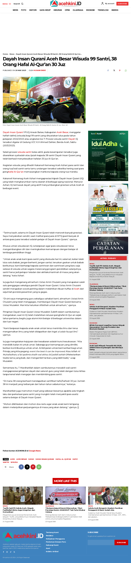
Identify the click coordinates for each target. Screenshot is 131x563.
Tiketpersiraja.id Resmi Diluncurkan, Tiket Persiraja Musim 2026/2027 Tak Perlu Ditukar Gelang (108, 288)
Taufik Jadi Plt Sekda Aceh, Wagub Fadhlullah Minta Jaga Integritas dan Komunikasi (106, 268)
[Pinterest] (119, 70)
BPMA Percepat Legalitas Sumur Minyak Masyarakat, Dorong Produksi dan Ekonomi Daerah (107, 327)
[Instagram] (7, 552)
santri (28, 152)
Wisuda (14, 462)
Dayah (71, 139)
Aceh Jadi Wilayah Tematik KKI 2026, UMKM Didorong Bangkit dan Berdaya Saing (106, 347)
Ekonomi (93, 323)
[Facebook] (108, 70)
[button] (19, 3)
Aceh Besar (62, 132)
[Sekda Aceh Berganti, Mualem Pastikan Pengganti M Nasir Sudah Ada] (108, 496)
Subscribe (121, 543)
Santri (6, 462)
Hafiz (75, 459)
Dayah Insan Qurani (13, 132)
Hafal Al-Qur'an (63, 459)
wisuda (21, 152)
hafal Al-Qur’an (16, 172)
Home (5, 54)
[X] (113, 70)
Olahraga (94, 284)
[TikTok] (10, 552)
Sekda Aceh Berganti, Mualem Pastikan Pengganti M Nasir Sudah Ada (107, 308)
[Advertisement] (65, 35)
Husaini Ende (40, 70)
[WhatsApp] (125, 70)
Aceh (76, 289)
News (12, 54)
